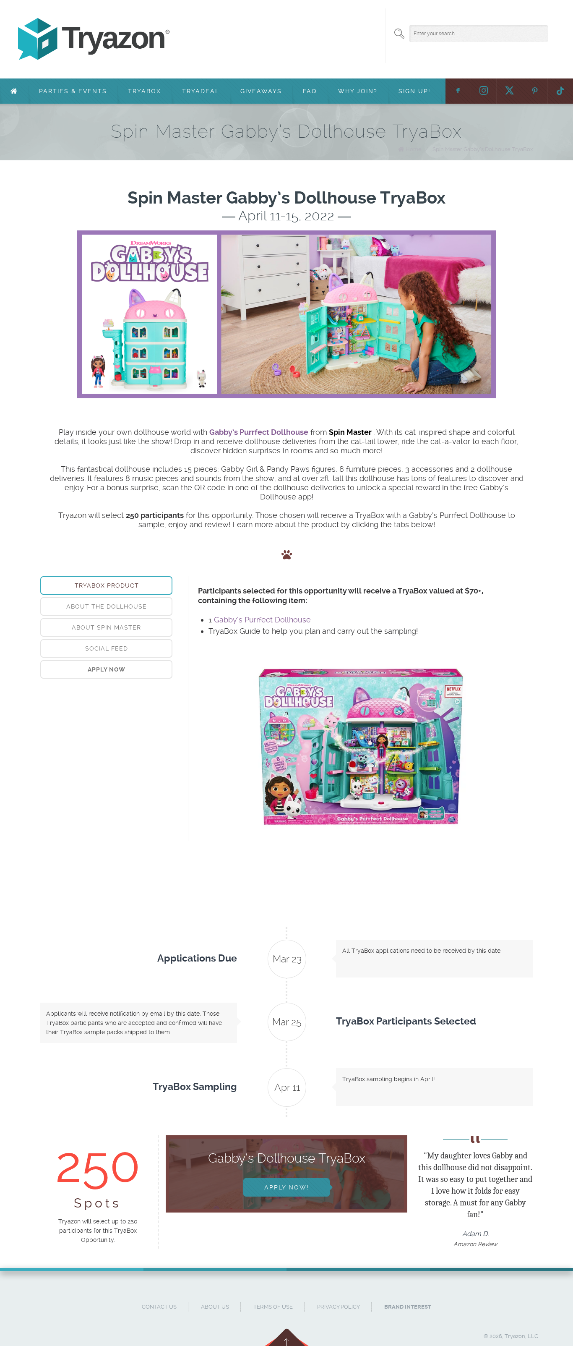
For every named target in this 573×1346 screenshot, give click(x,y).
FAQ (310, 91)
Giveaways (261, 91)
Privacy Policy (338, 1307)
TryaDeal (200, 91)
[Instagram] (483, 91)
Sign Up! (414, 91)
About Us (215, 1307)
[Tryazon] (260, 39)
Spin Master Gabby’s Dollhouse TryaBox (482, 149)
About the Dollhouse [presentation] (106, 606)
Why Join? (358, 91)
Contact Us (159, 1307)
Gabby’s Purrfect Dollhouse (262, 619)
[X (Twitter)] (509, 91)
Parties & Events (73, 91)
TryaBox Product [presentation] (107, 585)
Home (414, 149)
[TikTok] (560, 91)
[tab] (106, 585)
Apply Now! (286, 1187)
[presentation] (106, 669)
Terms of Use (273, 1307)
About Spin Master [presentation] (106, 627)
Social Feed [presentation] (106, 648)
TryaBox (144, 91)
